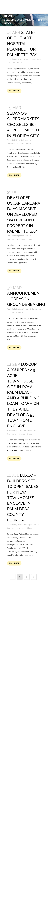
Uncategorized (29, 430)
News (25, 59)
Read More (14, 91)
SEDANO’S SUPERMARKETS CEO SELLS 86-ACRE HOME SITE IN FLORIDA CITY (23, 124)
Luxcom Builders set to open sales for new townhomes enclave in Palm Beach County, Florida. (22, 497)
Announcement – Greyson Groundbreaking (26, 299)
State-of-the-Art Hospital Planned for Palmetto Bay (22, 43)
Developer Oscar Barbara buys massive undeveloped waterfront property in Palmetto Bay (23, 214)
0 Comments (35, 59)
